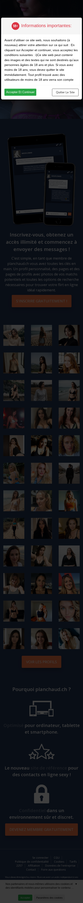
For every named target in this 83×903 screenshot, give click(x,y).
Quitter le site (65, 92)
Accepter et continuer (20, 92)
